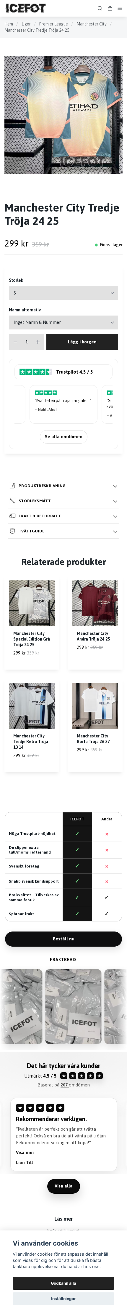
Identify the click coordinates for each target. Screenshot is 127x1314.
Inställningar (63, 1298)
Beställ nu (63, 938)
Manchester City (91, 24)
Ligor (26, 24)
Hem (8, 24)
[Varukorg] (110, 8)
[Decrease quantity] (15, 342)
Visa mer (26, 1152)
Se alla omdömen (63, 436)
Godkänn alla (63, 1283)
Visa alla (64, 1185)
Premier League (53, 24)
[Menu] (120, 8)
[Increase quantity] (38, 342)
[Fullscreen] (63, 115)
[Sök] (100, 8)
